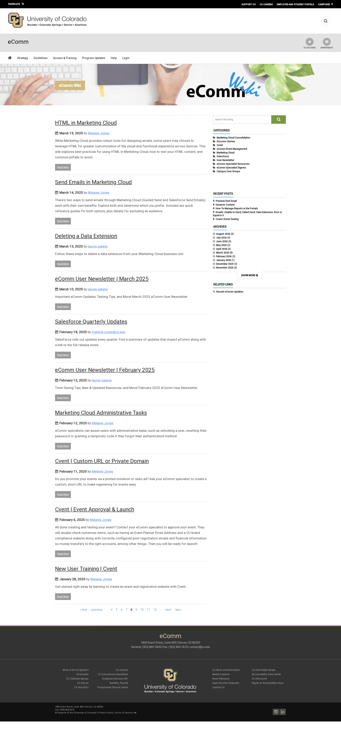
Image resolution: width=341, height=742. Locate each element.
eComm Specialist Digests (231, 167)
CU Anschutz (81, 687)
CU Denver (83, 683)
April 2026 (221, 249)
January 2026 (223, 260)
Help (114, 58)
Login (125, 58)
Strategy (22, 58)
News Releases (221, 678)
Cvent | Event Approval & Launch (94, 509)
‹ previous (96, 609)
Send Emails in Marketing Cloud (93, 182)
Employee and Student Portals (295, 4)
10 (142, 609)
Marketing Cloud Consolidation (233, 137)
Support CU (249, 4)
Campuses (324, 4)
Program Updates (93, 58)
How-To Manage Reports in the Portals (237, 208)
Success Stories (226, 141)
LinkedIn (282, 712)
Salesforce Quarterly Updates (91, 321)
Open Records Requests (225, 683)
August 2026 (223, 234)
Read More (63, 167)
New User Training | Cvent (86, 568)
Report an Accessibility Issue (268, 683)
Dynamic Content (225, 204)
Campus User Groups (228, 171)
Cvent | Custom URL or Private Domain (102, 461)
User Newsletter (225, 160)
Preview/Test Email (226, 201)
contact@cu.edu (200, 647)
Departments (326, 48)
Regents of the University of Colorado (77, 712)
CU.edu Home (310, 48)
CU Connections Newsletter (113, 674)
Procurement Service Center (112, 687)
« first (83, 609)
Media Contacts (221, 674)
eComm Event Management (232, 149)
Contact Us (218, 687)
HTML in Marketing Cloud (86, 123)
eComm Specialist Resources (233, 164)
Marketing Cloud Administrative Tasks (101, 412)
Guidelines (41, 58)
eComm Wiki (70, 85)
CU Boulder (82, 674)
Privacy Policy (105, 712)
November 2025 (224, 267)
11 (148, 609)
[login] (135, 712)
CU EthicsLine (259, 678)
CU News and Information (226, 670)
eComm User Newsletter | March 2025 (102, 279)
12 (155, 609)
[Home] (47, 27)
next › (168, 609)
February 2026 (224, 256)
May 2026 (221, 245)
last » (178, 609)
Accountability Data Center (266, 674)
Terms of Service (124, 712)
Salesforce (223, 156)
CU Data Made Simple (263, 670)
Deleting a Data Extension (86, 236)
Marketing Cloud (225, 152)
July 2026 (221, 237)
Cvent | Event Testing (227, 219)
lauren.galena (98, 246)
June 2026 (222, 241)
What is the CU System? (76, 670)
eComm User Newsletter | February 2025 (105, 370)
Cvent (220, 145)
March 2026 (222, 252)
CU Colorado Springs (77, 678)
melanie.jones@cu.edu (108, 332)
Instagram (276, 712)
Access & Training (65, 58)
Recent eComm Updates (229, 291)
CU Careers (266, 4)
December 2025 (225, 264)
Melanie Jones (98, 133)
